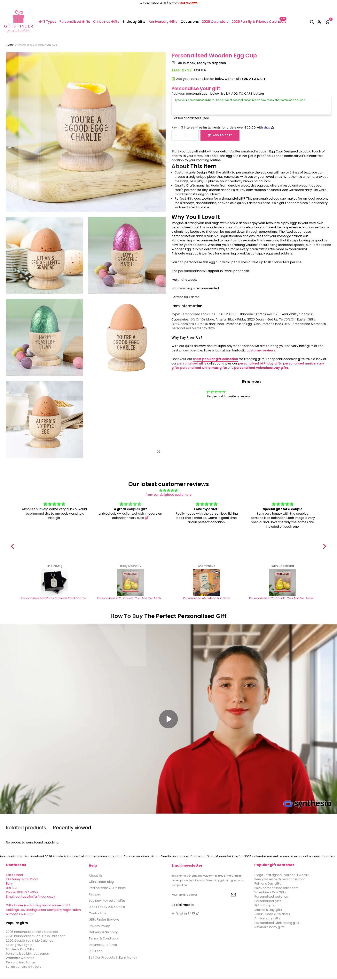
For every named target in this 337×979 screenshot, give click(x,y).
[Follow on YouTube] (193, 913)
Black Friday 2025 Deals (107, 907)
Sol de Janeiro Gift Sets (23, 967)
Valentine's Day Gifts (270, 892)
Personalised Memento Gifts (193, 328)
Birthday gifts (264, 905)
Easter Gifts (306, 319)
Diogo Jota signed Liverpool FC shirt (281, 875)
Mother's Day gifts (268, 910)
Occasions (190, 21)
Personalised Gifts (74, 21)
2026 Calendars (215, 21)
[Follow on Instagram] (181, 913)
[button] (13, 546)
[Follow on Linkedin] (185, 913)
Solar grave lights (19, 945)
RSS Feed (96, 951)
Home (10, 45)
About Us (96, 875)
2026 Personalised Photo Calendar (32, 932)
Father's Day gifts (267, 883)
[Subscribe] (229, 894)
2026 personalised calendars (276, 888)
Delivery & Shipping (103, 932)
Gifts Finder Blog (101, 882)
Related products (26, 827)
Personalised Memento (308, 324)
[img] (168, 490)
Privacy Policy (99, 926)
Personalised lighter (21, 962)
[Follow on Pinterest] (189, 913)
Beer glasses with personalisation (279, 879)
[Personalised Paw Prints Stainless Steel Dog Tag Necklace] (54, 582)
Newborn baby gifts (269, 927)
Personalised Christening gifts (277, 923)
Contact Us (97, 913)
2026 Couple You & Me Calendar (30, 941)
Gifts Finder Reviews (104, 919)
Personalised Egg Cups (198, 314)
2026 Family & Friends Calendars (259, 21)
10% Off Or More (202, 319)
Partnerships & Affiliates (107, 888)
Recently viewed (72, 827)
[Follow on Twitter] (177, 913)
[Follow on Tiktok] (197, 913)
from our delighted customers (168, 494)
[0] (327, 22)
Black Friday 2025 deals (272, 914)
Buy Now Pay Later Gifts (107, 901)
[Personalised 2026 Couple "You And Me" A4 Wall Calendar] (130, 582)
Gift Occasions (182, 324)
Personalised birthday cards (27, 954)
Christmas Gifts (106, 21)
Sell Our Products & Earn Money (113, 957)
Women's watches (20, 958)
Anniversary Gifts (163, 21)
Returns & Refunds (103, 945)
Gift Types (47, 21)
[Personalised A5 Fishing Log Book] (206, 582)
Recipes (95, 894)
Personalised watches (271, 896)
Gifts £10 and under (209, 324)
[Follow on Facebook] (173, 913)
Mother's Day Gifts (20, 949)
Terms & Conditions (104, 938)
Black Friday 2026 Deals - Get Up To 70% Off (262, 319)
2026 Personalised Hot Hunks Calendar (35, 936)
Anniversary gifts (267, 918)
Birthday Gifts (133, 21)
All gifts (221, 319)
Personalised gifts (267, 901)
